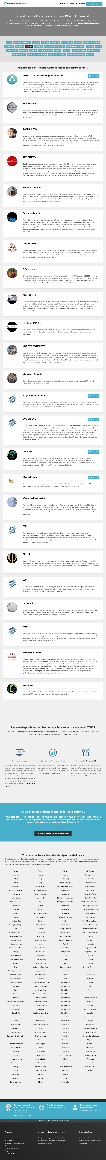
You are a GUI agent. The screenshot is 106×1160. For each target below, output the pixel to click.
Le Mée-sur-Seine (40, 990)
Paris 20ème (65, 1021)
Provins (65, 1074)
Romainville (90, 879)
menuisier (23, 51)
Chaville (15, 994)
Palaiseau (65, 971)
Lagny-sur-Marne (40, 971)
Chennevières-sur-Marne (15, 1001)
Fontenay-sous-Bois (40, 894)
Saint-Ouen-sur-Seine (90, 932)
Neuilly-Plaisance (65, 928)
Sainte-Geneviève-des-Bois (90, 902)
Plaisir (65, 1059)
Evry (40, 879)
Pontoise (65, 1070)
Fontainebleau (40, 886)
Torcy (90, 990)
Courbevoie (15, 1051)
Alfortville (16, 875)
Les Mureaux (40, 1021)
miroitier (33, 51)
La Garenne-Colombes (40, 967)
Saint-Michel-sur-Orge (90, 925)
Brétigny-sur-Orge (16, 944)
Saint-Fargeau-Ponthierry (90, 905)
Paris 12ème (65, 990)
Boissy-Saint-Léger (15, 925)
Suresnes (90, 978)
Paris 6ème (65, 1040)
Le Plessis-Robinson (40, 998)
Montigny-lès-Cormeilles (65, 902)
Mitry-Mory (65, 879)
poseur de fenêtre (79, 51)
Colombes (15, 1028)
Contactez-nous (9, 1153)
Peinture (66, 51)
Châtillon (16, 986)
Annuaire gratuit (9, 1138)
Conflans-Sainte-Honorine (15, 1036)
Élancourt (16, 1078)
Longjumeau (41, 1051)
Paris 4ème (65, 1032)
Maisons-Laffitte (40, 1059)
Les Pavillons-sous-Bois (41, 1024)
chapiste (45, 42)
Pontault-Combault (65, 1067)
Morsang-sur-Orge (65, 917)
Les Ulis (40, 1028)
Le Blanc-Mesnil (40, 975)
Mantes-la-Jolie (40, 1067)
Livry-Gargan (40, 1044)
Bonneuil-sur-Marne (15, 932)
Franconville (41, 898)
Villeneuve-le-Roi (90, 1032)
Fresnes (40, 902)
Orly (65, 955)
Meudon (65, 875)
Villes (63, 3)
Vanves (90, 1005)
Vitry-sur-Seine (90, 1067)
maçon (98, 46)
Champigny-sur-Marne (15, 971)
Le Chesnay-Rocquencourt (40, 982)
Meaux (40, 1082)
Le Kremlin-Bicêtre (40, 986)
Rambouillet (65, 1082)
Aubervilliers (16, 898)
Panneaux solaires (45, 51)
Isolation (90, 46)
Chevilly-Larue (15, 1005)
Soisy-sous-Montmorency (90, 967)
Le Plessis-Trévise (40, 1001)
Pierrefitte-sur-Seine (65, 1055)
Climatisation (67, 42)
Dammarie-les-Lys (16, 1059)
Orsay (65, 959)
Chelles (15, 998)
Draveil (16, 1070)
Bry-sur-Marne (16, 955)
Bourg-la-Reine (16, 940)
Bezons (15, 913)
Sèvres (90, 963)
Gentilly (40, 921)
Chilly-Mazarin (15, 1009)
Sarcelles (90, 940)
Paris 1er (65, 1017)
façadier (29, 46)
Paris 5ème (65, 1036)
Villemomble (90, 1024)
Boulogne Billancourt (16, 936)
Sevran (90, 959)
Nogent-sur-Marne (65, 940)
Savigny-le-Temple (90, 948)
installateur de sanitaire (75, 46)
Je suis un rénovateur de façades (53, 833)
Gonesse (41, 928)
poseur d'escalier (19, 55)
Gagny (41, 905)
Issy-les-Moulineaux (40, 948)
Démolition (9, 46)
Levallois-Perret (40, 1032)
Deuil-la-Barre (15, 1063)
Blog (6, 1151)
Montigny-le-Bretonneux (65, 898)
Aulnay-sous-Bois (16, 902)
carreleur (36, 42)
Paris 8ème (65, 1047)
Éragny (15, 1086)
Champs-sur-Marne (15, 975)
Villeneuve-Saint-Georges (90, 1036)
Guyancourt (41, 936)
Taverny (90, 982)
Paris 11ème (65, 986)
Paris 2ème (65, 1024)
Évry (40, 882)
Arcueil (15, 882)
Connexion (81, 3)
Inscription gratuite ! (94, 4)
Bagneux (16, 905)
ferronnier (38, 46)
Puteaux (65, 1078)
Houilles (40, 944)
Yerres (90, 1070)
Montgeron (65, 894)
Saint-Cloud (90, 890)
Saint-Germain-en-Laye (90, 909)
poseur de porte (93, 51)
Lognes (40, 1047)
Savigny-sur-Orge (90, 952)
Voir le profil (94, 76)
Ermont (40, 871)
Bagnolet (16, 909)
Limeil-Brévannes (40, 1040)
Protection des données (12, 1148)
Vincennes (90, 1059)
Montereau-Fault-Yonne (65, 886)
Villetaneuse (90, 1047)
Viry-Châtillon (90, 1063)
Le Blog (71, 3)
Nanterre (65, 921)
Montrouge (65, 913)
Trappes (90, 994)
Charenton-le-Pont (16, 978)
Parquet (57, 51)
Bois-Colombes (16, 921)
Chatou (15, 990)
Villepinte (90, 1044)
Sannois (90, 936)
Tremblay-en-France (90, 998)
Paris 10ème (65, 982)
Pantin (65, 975)
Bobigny (15, 917)
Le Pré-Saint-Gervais (40, 1005)
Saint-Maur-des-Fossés (90, 921)
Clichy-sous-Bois (15, 1024)
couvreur (78, 42)
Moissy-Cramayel (65, 882)
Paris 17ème (65, 1009)
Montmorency (65, 905)
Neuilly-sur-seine (65, 936)
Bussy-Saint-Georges (16, 959)
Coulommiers (15, 1047)
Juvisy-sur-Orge (40, 959)
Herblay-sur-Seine (41, 940)
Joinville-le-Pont (40, 955)
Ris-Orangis (90, 871)
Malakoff (41, 1063)
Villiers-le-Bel (90, 1051)
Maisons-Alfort (41, 1055)
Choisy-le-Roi (15, 1013)
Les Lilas (40, 1017)
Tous (9, 42)
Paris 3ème (65, 1028)
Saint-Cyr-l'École (90, 894)
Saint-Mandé (90, 917)
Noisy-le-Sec (65, 952)
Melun (65, 871)
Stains (90, 971)
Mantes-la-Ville (41, 1070)
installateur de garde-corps (54, 46)
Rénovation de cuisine (56, 55)
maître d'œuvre (12, 51)
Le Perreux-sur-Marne (40, 994)
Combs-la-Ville (16, 1032)
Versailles (90, 1013)
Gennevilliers (40, 917)
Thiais (90, 986)
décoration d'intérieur (91, 42)
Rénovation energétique (76, 55)
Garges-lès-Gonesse (40, 913)
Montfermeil (65, 890)
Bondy (16, 928)
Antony (15, 879)
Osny (65, 963)
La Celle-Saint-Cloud (40, 963)
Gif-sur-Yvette (40, 925)
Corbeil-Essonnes (16, 1040)
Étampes (41, 875)
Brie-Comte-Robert (15, 948)
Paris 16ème (65, 1005)
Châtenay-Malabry (16, 982)
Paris (65, 978)
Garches (40, 909)
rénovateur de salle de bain (37, 55)
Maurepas (40, 1078)
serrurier (90, 55)
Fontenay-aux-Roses (41, 890)
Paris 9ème (65, 1051)
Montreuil (65, 909)
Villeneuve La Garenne (90, 1028)
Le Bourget (40, 978)
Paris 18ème (65, 1013)
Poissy (65, 1063)
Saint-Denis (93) (90, 898)
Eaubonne (15, 1074)
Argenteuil (15, 886)
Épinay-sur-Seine (15, 1082)
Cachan (15, 963)
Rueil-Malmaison (90, 886)
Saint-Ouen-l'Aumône (90, 928)
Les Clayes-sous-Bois (40, 1013)
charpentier (55, 42)
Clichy (16, 1021)
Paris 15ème (65, 1001)
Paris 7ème (65, 1044)
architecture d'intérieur (22, 42)
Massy (40, 1074)
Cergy (16, 967)
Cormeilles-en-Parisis (16, 1044)
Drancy (15, 1067)
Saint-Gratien (90, 913)
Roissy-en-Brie (90, 875)
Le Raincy (40, 1009)
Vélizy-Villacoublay (90, 1009)
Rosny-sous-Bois (90, 882)
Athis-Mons (16, 894)
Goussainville (40, 932)
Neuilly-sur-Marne (65, 932)
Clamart (15, 1017)
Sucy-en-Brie (90, 975)
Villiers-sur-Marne (90, 1055)
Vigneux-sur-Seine (90, 1017)
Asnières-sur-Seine (15, 890)
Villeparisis (90, 1040)
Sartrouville (90, 944)
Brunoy (15, 952)
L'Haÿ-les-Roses (40, 1036)
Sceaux (90, 955)
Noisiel (65, 944)
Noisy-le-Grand (65, 948)
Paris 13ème (65, 994)
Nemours (65, 925)
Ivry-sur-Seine (40, 952)
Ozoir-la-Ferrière (65, 967)
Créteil (16, 1055)
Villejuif (90, 1021)
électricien (19, 46)
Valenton (90, 1001)
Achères (16, 871)
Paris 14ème (65, 998)
